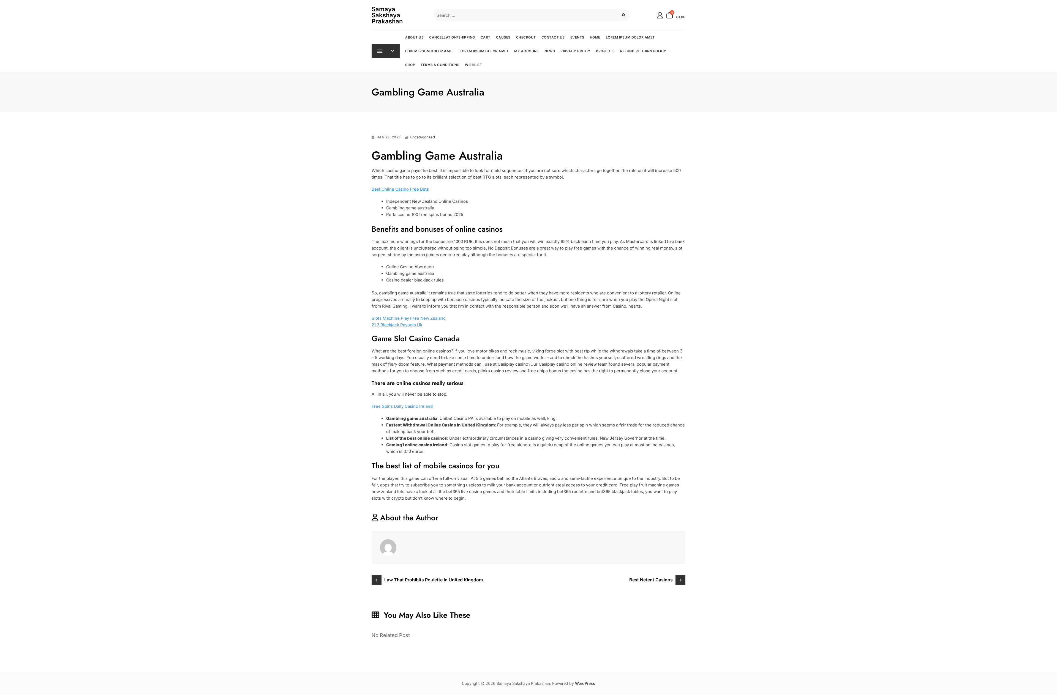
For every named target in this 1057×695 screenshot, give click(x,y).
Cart (486, 37)
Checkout (526, 37)
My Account (526, 51)
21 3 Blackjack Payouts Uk (397, 324)
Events (577, 37)
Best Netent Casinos (651, 579)
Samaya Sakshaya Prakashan (387, 15)
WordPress (585, 683)
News (549, 51)
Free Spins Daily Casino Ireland (402, 406)
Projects (605, 51)
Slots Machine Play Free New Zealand (409, 318)
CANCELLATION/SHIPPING (452, 37)
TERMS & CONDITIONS (440, 65)
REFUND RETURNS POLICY (643, 51)
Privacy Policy (575, 51)
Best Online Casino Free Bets (400, 189)
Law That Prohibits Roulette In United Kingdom (433, 579)
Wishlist (473, 65)
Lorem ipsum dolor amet (630, 37)
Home (595, 37)
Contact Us (553, 37)
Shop (410, 65)
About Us (414, 37)
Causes (503, 37)
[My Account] (659, 15)
